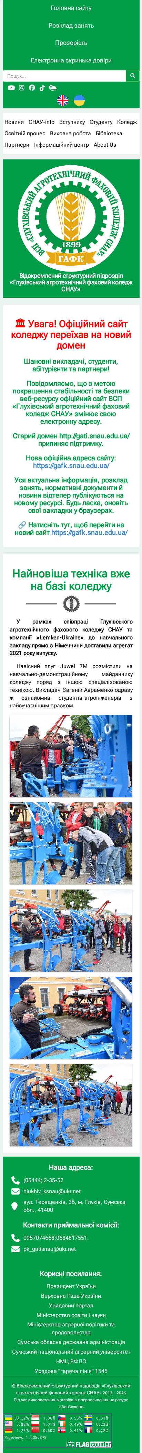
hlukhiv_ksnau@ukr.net (52, 1191)
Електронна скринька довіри (71, 60)
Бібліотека (109, 133)
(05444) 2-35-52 (43, 1180)
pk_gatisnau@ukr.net (49, 1249)
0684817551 (71, 1238)
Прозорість (71, 42)
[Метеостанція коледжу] (53, 88)
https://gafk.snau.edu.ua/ (71, 465)
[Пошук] (133, 76)
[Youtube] (11, 88)
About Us (105, 144)
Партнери (16, 144)
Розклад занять (71, 25)
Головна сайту (71, 7)
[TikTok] (42, 88)
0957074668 (38, 1238)
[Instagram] (22, 88)
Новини (14, 122)
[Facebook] (32, 88)
